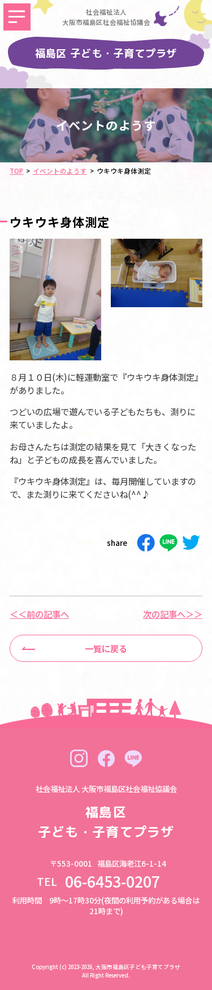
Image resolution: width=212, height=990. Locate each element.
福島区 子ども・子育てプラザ (106, 53)
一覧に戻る (106, 648)
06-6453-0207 (120, 881)
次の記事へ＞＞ (172, 614)
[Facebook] (146, 542)
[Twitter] (191, 542)
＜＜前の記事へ (39, 614)
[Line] (168, 542)
